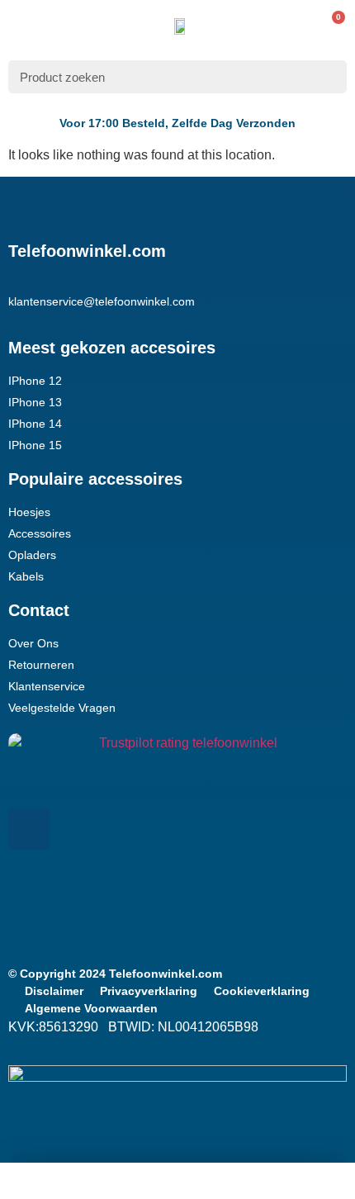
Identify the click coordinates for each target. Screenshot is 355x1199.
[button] (19, 26)
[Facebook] (29, 829)
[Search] (329, 76)
